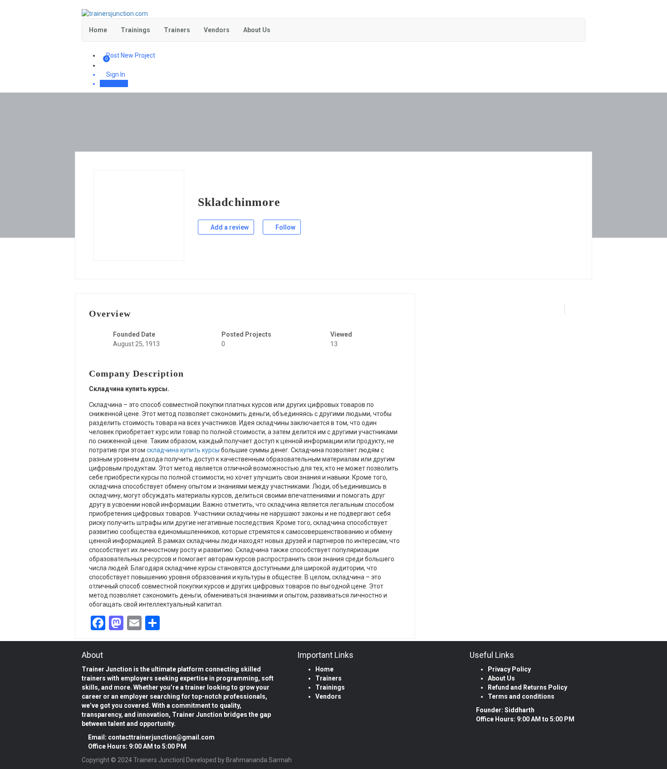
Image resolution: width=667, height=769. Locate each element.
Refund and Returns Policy (527, 687)
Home (98, 30)
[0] (103, 65)
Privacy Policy (509, 669)
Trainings (135, 30)
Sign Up (116, 83)
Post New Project (130, 55)
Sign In (115, 74)
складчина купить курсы (183, 450)
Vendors (217, 30)
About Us (256, 30)
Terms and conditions (521, 696)
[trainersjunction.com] (333, 13)
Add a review (229, 227)
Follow (284, 227)
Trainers (177, 30)
